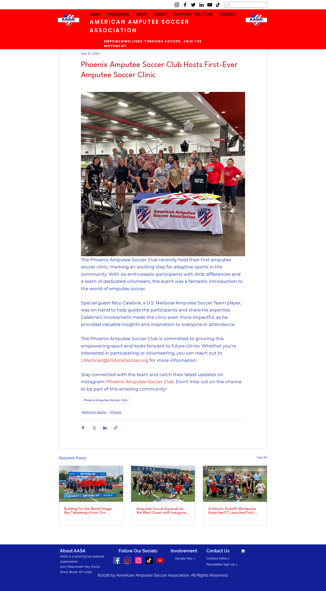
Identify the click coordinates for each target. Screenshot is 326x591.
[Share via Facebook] (83, 428)
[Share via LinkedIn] (105, 428)
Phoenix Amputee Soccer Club (105, 400)
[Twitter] (193, 5)
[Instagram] (177, 5)
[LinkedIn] (201, 5)
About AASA (73, 550)
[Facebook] (185, 5)
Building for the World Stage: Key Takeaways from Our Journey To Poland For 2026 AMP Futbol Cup (88, 511)
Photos (115, 412)
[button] (228, 14)
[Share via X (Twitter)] (94, 428)
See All (262, 457)
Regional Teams (94, 412)
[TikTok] (218, 5)
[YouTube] (210, 5)
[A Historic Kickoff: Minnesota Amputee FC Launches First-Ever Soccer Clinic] (235, 484)
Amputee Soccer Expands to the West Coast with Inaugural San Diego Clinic (161, 511)
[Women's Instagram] (138, 560)
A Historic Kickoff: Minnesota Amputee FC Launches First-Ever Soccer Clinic (232, 511)
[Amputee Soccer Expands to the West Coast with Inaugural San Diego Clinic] (163, 484)
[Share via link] (116, 428)
